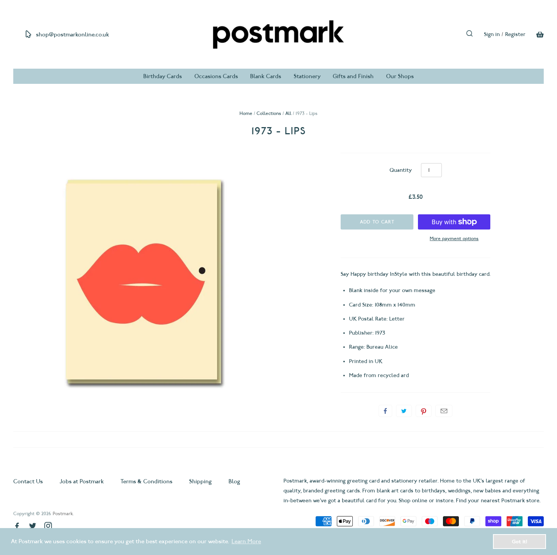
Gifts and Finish (353, 76)
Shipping (200, 481)
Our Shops (400, 76)
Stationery (307, 76)
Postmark (63, 513)
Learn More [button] (246, 541)
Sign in (492, 34)
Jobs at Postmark (81, 481)
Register (515, 34)
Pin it (424, 411)
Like (385, 411)
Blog (234, 481)
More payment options (454, 238)
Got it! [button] (519, 541)
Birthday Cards (162, 76)
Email (443, 411)
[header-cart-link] (535, 34)
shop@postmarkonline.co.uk (72, 34)
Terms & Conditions (146, 481)
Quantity (401, 170)
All (288, 113)
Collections (269, 113)
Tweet (404, 411)
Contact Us (28, 481)
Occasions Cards (216, 76)
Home (245, 113)
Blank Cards (265, 76)
